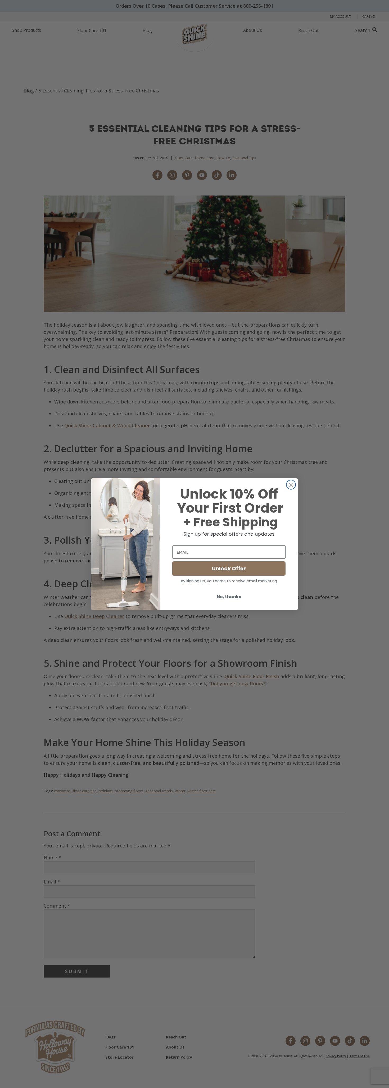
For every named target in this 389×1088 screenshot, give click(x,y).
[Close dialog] (291, 484)
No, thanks (229, 597)
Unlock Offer (229, 568)
